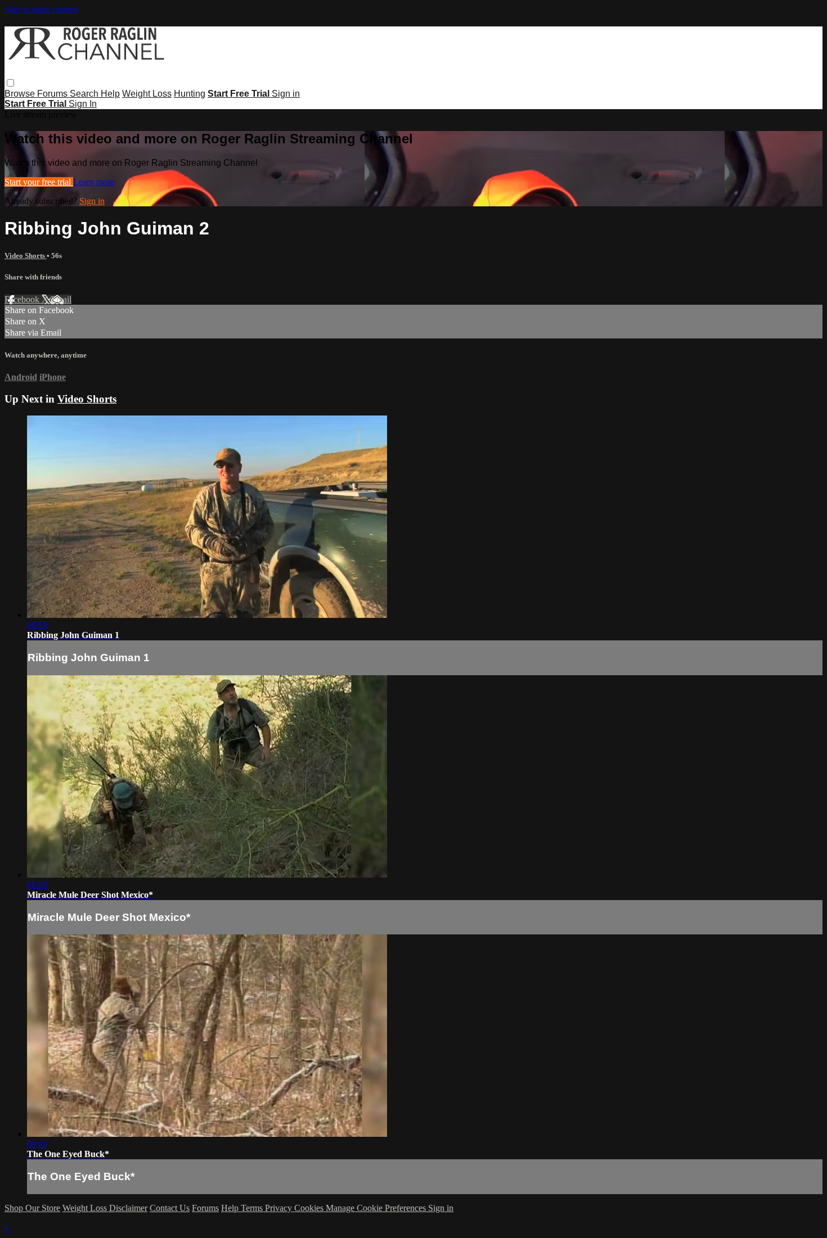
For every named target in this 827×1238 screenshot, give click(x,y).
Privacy (279, 1208)
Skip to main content (41, 9)
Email (61, 299)
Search (85, 93)
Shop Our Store (32, 1208)
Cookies (310, 1208)
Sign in (286, 93)
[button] (10, 83)
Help (110, 93)
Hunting (189, 93)
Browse (21, 93)
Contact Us (170, 1208)
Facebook (23, 299)
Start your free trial (39, 182)
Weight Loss (147, 93)
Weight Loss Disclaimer (104, 1208)
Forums (53, 93)
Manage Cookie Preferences (377, 1208)
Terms (253, 1208)
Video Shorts (26, 255)
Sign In (83, 104)
